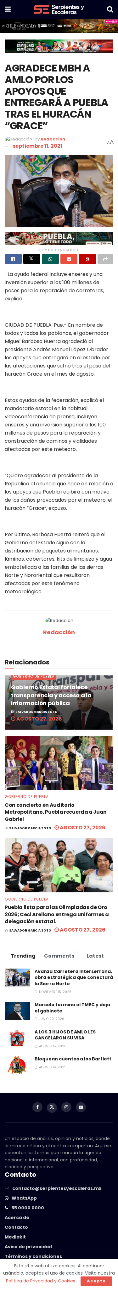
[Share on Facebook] (13, 259)
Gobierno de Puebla (33, 676)
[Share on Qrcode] (87, 259)
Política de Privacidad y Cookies (40, 1281)
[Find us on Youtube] (81, 1107)
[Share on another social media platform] (105, 259)
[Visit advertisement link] (59, 26)
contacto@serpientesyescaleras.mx (56, 1188)
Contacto (16, 1227)
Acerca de (17, 1217)
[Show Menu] (8, 9)
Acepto (96, 1281)
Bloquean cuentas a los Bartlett (73, 1059)
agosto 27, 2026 (38, 718)
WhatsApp (24, 1198)
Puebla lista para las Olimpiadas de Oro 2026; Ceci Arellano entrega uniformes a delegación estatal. (57, 914)
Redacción (53, 139)
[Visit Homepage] (59, 9)
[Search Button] (110, 9)
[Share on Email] (68, 259)
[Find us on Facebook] (37, 1107)
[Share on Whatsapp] (50, 259)
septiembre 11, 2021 (37, 146)
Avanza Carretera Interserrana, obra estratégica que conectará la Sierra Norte (74, 977)
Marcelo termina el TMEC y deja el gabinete (72, 1007)
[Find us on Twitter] (52, 1108)
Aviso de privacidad (28, 1247)
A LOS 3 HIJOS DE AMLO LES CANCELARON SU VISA (65, 1035)
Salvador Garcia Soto (36, 712)
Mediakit (15, 1237)
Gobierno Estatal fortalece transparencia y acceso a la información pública (51, 695)
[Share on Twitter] (31, 259)
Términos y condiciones (33, 1256)
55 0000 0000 (27, 1208)
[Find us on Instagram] (66, 1107)
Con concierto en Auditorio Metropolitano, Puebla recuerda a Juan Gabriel (56, 812)
